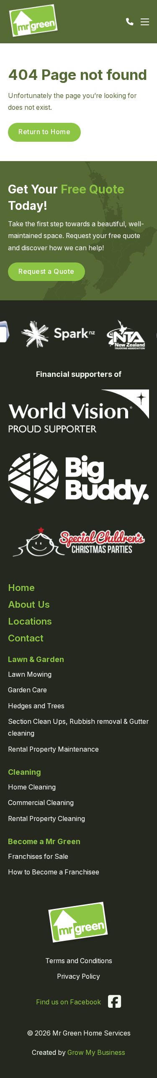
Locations (30, 621)
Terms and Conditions (78, 961)
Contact (26, 638)
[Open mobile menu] (145, 22)
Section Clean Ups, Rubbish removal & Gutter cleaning (78, 728)
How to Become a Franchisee (53, 872)
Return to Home (44, 132)
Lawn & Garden (36, 659)
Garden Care (27, 690)
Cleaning (24, 772)
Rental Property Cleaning (46, 819)
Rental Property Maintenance (53, 749)
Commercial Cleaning (41, 803)
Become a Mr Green (44, 841)
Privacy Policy (78, 976)
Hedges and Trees (36, 706)
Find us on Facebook (68, 1002)
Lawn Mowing (29, 674)
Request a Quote (46, 271)
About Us (29, 604)
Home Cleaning (32, 787)
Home (21, 587)
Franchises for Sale (38, 857)
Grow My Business (96, 1053)
